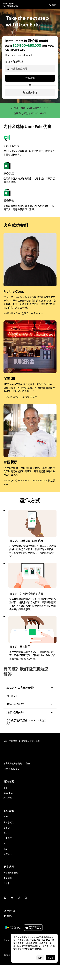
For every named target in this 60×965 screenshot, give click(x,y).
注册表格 (42, 546)
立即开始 (30, 78)
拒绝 (40, 958)
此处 (50, 946)
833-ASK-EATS (38, 113)
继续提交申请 (30, 92)
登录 (54, 4)
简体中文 (11, 911)
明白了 (50, 958)
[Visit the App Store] (33, 927)
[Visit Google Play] (13, 928)
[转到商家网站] (10, 5)
